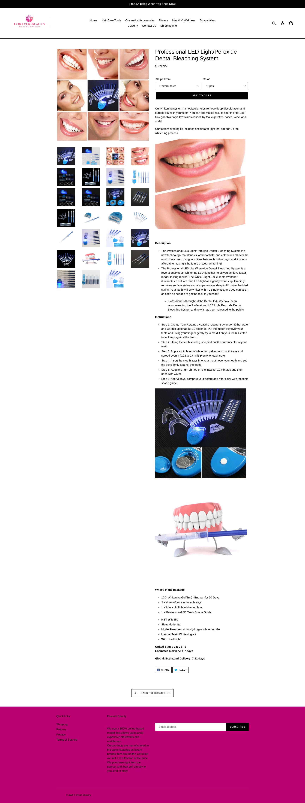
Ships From (163, 79)
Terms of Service (66, 739)
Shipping (62, 724)
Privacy (61, 734)
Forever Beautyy (82, 794)
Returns (61, 729)
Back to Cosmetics (155, 693)
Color (206, 79)
